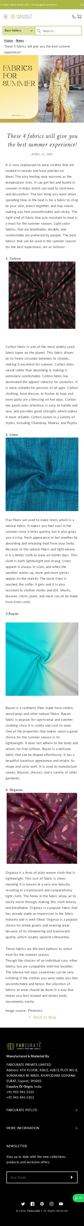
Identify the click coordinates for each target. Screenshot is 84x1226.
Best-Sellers (13, 30)
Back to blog (44, 1017)
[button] (5, 16)
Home (8, 40)
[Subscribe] (71, 1177)
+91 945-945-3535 (20, 1092)
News (20, 40)
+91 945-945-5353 (20, 1097)
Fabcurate (33, 1210)
